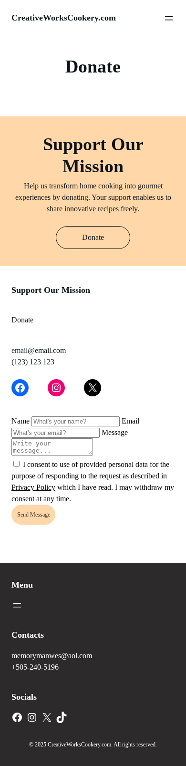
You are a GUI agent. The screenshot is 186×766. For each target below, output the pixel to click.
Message (115, 432)
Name (20, 421)
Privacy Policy (33, 487)
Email (130, 421)
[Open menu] (169, 18)
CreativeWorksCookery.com (63, 17)
